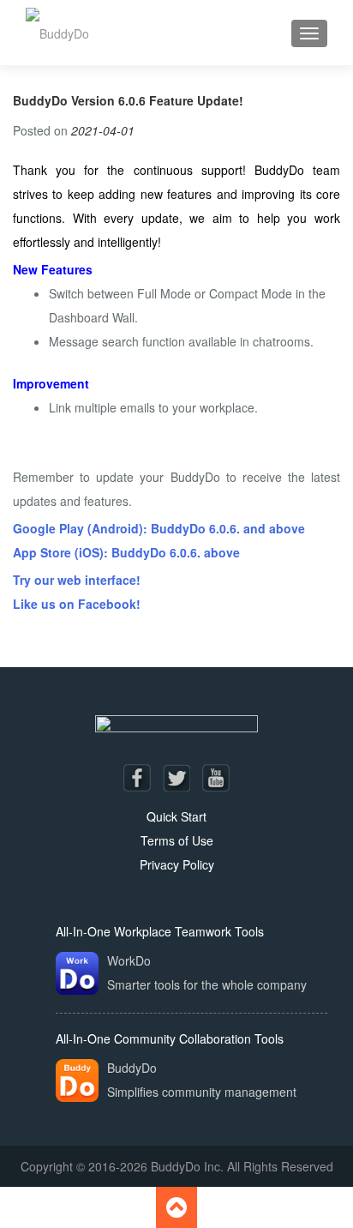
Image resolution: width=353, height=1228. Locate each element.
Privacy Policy (177, 864)
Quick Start (176, 816)
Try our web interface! (77, 579)
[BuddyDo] (57, 32)
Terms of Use (177, 840)
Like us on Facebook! (77, 603)
